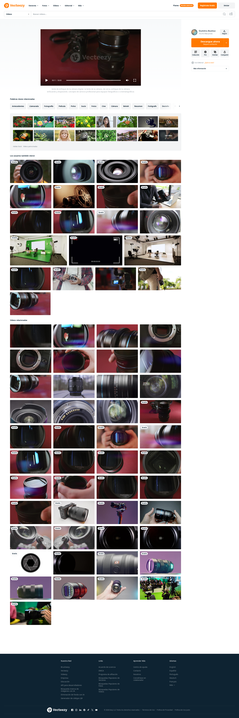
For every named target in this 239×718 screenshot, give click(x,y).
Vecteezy (64, 670)
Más (80, 5)
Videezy (64, 674)
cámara (114, 106)
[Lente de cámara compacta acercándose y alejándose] (74, 171)
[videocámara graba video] (115, 278)
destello (165, 106)
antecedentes (18, 106)
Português (173, 674)
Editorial (68, 5)
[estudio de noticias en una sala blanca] (152, 250)
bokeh (126, 106)
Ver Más (168, 135)
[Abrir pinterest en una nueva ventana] (84, 710)
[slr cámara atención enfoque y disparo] (117, 537)
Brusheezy (65, 667)
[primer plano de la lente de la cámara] (117, 171)
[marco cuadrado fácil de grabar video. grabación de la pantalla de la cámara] (95, 250)
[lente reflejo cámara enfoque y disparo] (160, 537)
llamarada (34, 106)
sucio (83, 106)
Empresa (64, 678)
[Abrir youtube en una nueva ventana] (96, 710)
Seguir (224, 33)
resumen (138, 106)
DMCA (101, 670)
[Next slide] (177, 106)
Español (172, 670)
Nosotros (137, 674)
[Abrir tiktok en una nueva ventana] (88, 710)
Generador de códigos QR (72, 698)
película (62, 106)
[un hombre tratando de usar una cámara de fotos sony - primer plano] (160, 196)
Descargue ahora (210, 42)
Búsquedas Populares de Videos (109, 690)
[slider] (93, 80)
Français (173, 681)
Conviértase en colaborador (139, 679)
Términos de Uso (148, 710)
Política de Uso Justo (182, 710)
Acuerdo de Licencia (107, 667)
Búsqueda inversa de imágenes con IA (70, 690)
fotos (93, 106)
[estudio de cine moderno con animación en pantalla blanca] (38, 250)
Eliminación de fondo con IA (72, 694)
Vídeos (56, 5)
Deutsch (172, 678)
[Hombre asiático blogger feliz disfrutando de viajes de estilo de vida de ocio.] (73, 278)
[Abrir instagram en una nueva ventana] (76, 710)
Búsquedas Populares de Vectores (109, 679)
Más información (199, 68)
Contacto (137, 670)
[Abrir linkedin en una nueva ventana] (80, 710)
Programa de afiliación (108, 674)
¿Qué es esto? (209, 63)
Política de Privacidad (165, 710)
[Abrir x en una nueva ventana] (92, 710)
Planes (176, 5)
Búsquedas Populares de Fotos (109, 685)
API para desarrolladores (71, 685)
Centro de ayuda (140, 667)
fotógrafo (152, 106)
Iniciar (226, 5)
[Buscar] (224, 14)
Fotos (44, 5)
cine (104, 106)
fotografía (48, 106)
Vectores (32, 5)
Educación (65, 681)
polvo (73, 106)
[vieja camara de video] (160, 221)
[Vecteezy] (14, 5)
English (172, 667)
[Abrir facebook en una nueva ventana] (72, 710)
